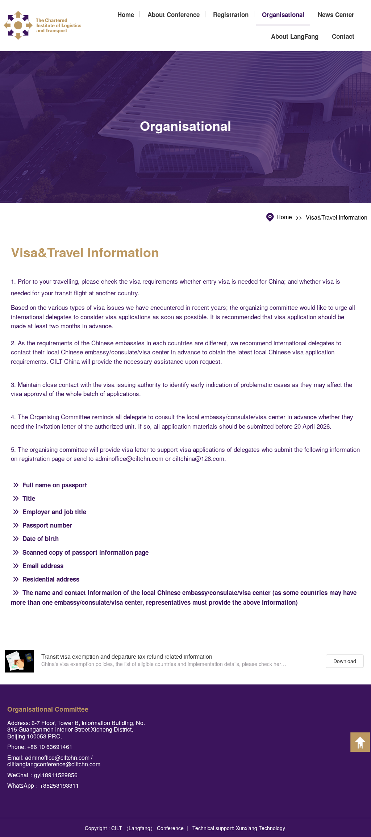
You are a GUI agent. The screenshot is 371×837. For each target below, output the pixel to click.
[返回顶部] (360, 742)
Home (284, 217)
